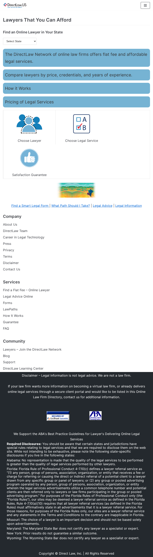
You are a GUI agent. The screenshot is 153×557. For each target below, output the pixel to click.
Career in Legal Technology (23, 237)
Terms (7, 256)
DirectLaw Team (15, 231)
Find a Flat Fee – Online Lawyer (26, 290)
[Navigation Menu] (145, 5)
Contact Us (11, 269)
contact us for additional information (91, 397)
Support (9, 362)
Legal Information (128, 206)
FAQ (6, 328)
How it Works (18, 88)
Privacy (8, 250)
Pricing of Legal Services (29, 101)
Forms (7, 303)
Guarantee (11, 322)
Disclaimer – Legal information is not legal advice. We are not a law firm (76, 375)
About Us (10, 224)
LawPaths (10, 309)
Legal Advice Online (18, 296)
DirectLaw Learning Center (23, 368)
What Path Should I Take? (70, 206)
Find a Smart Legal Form (30, 206)
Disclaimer (11, 263)
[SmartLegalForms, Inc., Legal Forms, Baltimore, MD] (79, 416)
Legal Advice (102, 206)
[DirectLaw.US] (15, 5)
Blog (6, 356)
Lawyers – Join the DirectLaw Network (32, 349)
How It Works (13, 316)
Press (7, 244)
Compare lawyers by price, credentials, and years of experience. (68, 74)
